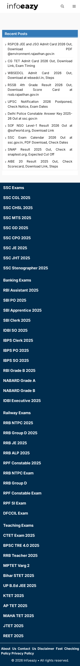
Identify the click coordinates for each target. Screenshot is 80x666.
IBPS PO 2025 (16, 350)
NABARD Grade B (19, 390)
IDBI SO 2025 (15, 330)
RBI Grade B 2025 (19, 370)
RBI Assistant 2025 (20, 290)
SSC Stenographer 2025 (25, 268)
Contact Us (27, 649)
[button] (62, 6)
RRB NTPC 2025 (18, 423)
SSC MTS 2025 (17, 218)
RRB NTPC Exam (18, 473)
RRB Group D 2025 (20, 433)
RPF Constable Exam (22, 493)
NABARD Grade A (19, 380)
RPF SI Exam (14, 503)
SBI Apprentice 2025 (22, 310)
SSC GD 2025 (15, 228)
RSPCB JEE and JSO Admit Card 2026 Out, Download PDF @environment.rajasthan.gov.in (40, 49)
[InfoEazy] (22, 6)
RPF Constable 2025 (22, 463)
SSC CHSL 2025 (18, 207)
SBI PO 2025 (14, 300)
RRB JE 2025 (15, 443)
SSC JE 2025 (15, 248)
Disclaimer (46, 649)
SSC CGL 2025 (16, 197)
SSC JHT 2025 (16, 258)
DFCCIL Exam (15, 513)
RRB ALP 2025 (16, 453)
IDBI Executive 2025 (22, 400)
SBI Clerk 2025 (17, 320)
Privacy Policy (23, 653)
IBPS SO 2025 (16, 360)
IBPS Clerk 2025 (18, 340)
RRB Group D (15, 483)
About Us (8, 649)
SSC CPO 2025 (17, 238)
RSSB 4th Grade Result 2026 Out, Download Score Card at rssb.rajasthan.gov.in (40, 90)
